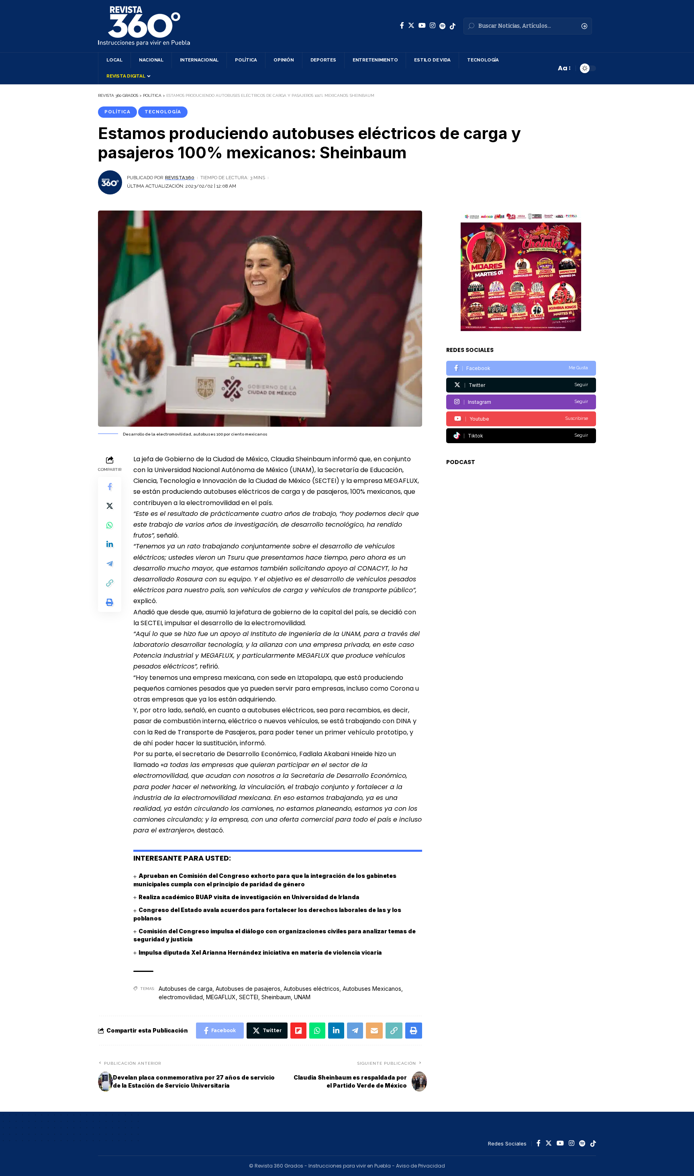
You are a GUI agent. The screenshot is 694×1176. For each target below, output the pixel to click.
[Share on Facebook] (109, 486)
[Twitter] (411, 25)
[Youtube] (521, 418)
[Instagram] (432, 25)
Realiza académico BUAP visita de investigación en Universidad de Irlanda (249, 897)
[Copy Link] (109, 583)
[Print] (109, 602)
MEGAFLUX (221, 997)
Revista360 (179, 177)
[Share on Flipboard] (298, 1031)
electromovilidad (181, 997)
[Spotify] (442, 26)
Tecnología (163, 112)
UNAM (302, 997)
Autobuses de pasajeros (248, 988)
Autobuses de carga (185, 988)
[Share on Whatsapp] (109, 525)
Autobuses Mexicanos (372, 988)
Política (117, 112)
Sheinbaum (276, 997)
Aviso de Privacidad (420, 1165)
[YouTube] (422, 25)
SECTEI (248, 997)
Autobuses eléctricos (311, 988)
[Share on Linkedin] (109, 544)
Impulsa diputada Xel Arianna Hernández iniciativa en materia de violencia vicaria (260, 952)
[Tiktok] (521, 435)
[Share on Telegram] (109, 563)
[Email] (374, 1031)
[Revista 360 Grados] (144, 26)
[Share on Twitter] (109, 505)
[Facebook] (402, 25)
